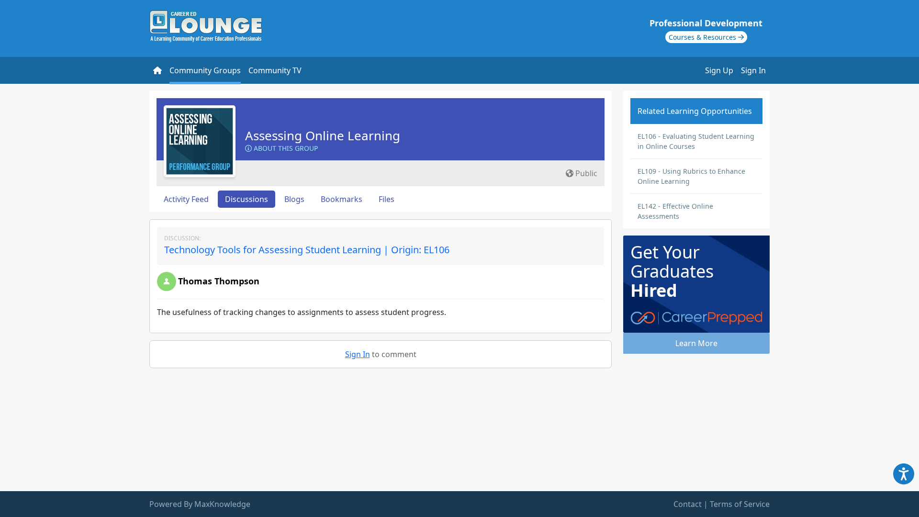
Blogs (294, 199)
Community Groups (205, 70)
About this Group (285, 148)
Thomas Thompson (218, 281)
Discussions (246, 199)
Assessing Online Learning (322, 135)
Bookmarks (341, 199)
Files (386, 199)
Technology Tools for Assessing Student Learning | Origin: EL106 (306, 249)
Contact (687, 504)
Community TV (275, 70)
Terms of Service (740, 504)
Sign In (753, 70)
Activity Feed (186, 199)
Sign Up (719, 70)
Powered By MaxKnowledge (199, 504)
